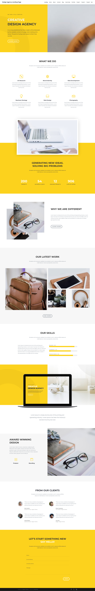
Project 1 (78, 2)
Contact (59, 2)
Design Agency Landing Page (11, 2)
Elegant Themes (26, 589)
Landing (46, 2)
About (54, 2)
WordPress (36, 589)
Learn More (13, 41)
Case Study (67, 2)
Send (66, 579)
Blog (63, 2)
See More (47, 316)
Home (50, 2)
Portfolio (73, 2)
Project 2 (83, 2)
